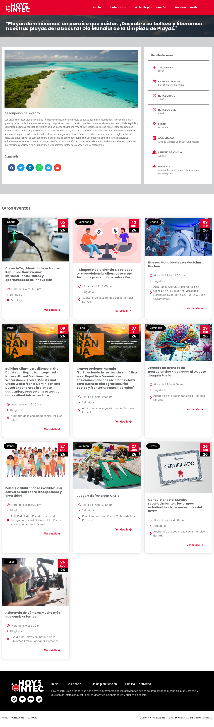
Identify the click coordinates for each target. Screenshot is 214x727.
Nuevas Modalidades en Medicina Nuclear (174, 264)
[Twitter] (22, 699)
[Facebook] (14, 699)
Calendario (118, 7)
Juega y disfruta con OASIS (98, 496)
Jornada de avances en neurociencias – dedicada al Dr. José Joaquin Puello (177, 371)
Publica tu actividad (189, 7)
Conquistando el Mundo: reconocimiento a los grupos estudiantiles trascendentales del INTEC (175, 505)
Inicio (97, 7)
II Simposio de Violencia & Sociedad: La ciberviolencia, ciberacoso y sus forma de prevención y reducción (105, 273)
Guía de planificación (150, 7)
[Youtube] (30, 699)
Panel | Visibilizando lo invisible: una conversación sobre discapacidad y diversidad (33, 492)
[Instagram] (39, 699)
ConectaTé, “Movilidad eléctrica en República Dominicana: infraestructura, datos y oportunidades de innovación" (33, 274)
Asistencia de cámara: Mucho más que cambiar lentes (32, 615)
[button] (11, 167)
